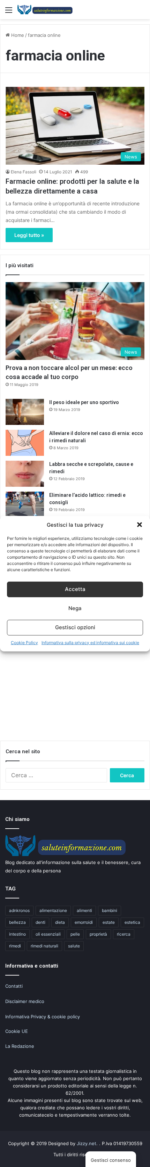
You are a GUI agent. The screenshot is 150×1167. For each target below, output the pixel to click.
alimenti (84, 910)
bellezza (17, 922)
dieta (60, 922)
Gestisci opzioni (75, 627)
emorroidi (84, 922)
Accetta (75, 589)
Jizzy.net (86, 1143)
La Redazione (19, 1046)
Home (17, 35)
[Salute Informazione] (45, 9)
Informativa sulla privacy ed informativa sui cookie (90, 642)
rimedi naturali (44, 945)
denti (40, 922)
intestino (17, 934)
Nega (75, 608)
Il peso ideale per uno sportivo (84, 402)
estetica (132, 922)
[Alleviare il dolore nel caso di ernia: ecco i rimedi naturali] (25, 443)
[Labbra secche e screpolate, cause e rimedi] (25, 474)
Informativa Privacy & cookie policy (42, 1016)
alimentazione (53, 910)
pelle (75, 934)
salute (74, 945)
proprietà (98, 934)
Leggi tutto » (29, 235)
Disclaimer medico (24, 1001)
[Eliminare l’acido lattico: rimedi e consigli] (25, 505)
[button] (139, 524)
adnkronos (19, 910)
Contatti (14, 986)
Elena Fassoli (23, 171)
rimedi (15, 945)
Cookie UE (16, 1031)
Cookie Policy (24, 642)
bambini (109, 910)
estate (109, 922)
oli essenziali (48, 934)
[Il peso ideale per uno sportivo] (25, 412)
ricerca (123, 934)
